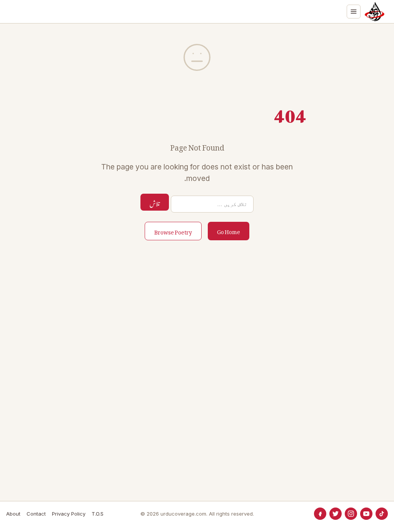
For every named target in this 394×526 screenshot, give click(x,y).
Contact (36, 514)
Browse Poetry (173, 231)
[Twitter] (335, 514)
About (13, 514)
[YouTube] (366, 514)
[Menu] (354, 11)
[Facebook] (320, 514)
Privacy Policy (68, 514)
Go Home (228, 230)
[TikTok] (382, 514)
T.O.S (98, 514)
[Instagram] (351, 514)
